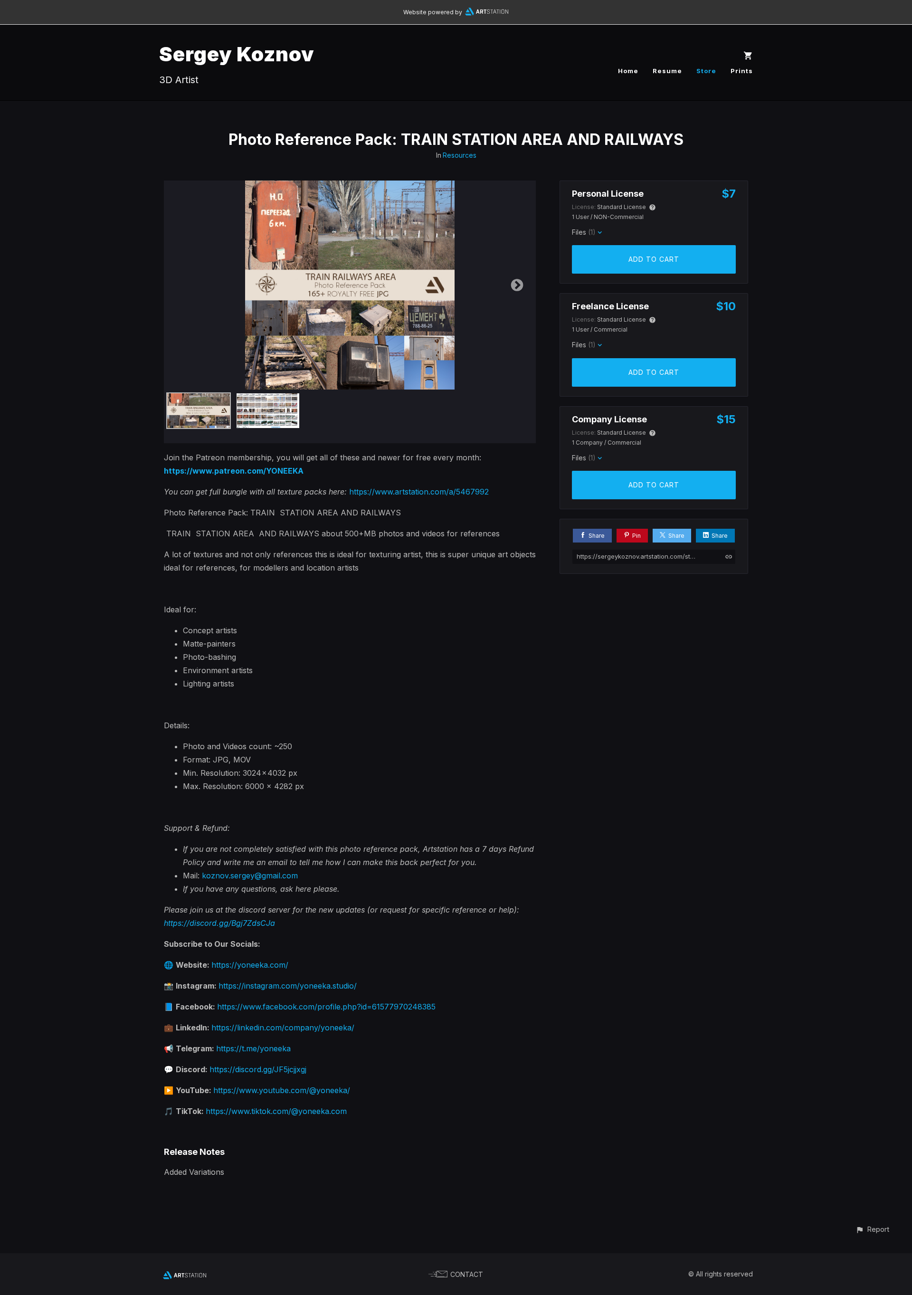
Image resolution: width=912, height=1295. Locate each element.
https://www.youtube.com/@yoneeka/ (281, 1090)
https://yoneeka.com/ (249, 965)
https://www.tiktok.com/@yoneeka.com (276, 1111)
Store (706, 71)
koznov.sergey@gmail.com (250, 875)
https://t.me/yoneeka (253, 1048)
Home (628, 71)
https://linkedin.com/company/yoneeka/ (282, 1027)
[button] (872, 1229)
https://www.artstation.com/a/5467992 (419, 491)
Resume (667, 71)
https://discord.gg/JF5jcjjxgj (257, 1069)
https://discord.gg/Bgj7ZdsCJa (219, 923)
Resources (459, 155)
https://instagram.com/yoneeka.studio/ (287, 985)
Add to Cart (653, 259)
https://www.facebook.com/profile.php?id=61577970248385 (326, 1006)
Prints (742, 71)
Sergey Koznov (236, 54)
